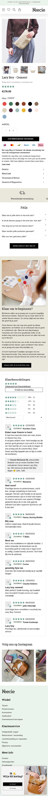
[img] (19, 425)
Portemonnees (8, 709)
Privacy (5, 742)
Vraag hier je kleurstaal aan (16, 365)
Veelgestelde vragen (10, 732)
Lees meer (6, 164)
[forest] (11, 104)
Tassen (5, 705)
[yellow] (24, 110)
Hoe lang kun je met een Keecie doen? (17, 226)
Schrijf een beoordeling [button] (24, 390)
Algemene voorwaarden (11, 746)
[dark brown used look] (17, 104)
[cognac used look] (24, 104)
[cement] (4, 110)
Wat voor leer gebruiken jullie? (14, 236)
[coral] (4, 104)
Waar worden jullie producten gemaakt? (18, 231)
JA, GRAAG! (12, 784)
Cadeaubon (6, 716)
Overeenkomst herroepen (12, 719)
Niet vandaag (13, 788)
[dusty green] (17, 110)
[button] (3, 9)
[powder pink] (36, 110)
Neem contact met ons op (24, 246)
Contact (5, 758)
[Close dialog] (45, 768)
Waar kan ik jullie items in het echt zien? (18, 215)
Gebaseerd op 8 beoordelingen (18, 386)
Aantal (5, 124)
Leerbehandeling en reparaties (14, 739)
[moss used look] (36, 104)
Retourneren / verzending (12, 735)
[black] (30, 104)
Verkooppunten (8, 762)
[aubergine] (11, 110)
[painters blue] (4, 117)
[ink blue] (30, 110)
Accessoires (7, 712)
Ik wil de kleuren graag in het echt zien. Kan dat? (21, 221)
